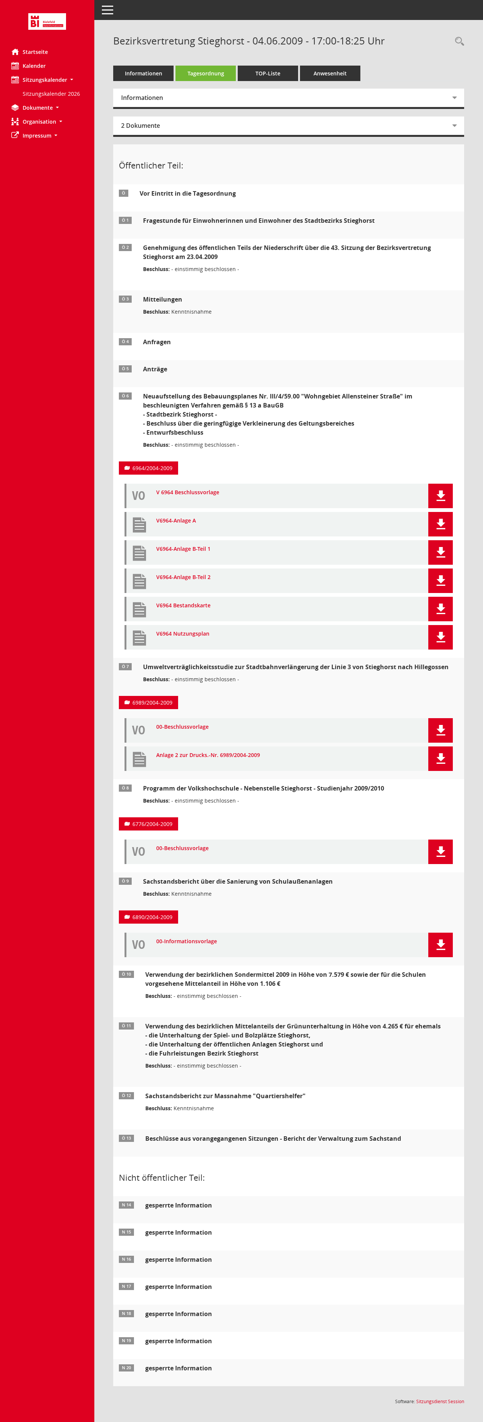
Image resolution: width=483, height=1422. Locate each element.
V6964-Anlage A (176, 521)
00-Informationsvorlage (186, 941)
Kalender (34, 65)
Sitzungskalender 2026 (51, 93)
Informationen (143, 73)
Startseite (35, 51)
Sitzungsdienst (440, 1401)
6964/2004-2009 (152, 468)
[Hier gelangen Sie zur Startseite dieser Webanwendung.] (47, 21)
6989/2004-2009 (152, 702)
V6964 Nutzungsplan (182, 634)
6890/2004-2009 (152, 917)
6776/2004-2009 (152, 823)
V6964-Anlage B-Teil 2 (183, 577)
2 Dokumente (140, 125)
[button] (47, 80)
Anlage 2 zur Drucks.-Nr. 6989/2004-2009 (208, 755)
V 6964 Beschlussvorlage (187, 492)
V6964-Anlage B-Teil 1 (183, 549)
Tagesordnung (206, 73)
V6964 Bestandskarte (183, 605)
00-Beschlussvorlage (182, 727)
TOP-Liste (267, 73)
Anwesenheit (330, 73)
